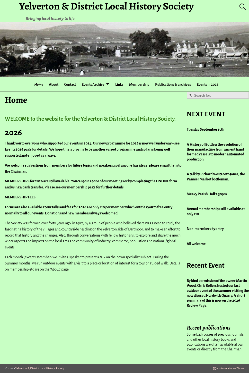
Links (119, 84)
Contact (70, 84)
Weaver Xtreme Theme (231, 368)
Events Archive (93, 84)
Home (38, 84)
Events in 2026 (208, 84)
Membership (139, 84)
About (53, 84)
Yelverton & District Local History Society (39, 368)
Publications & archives (173, 84)
